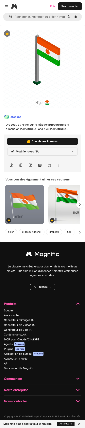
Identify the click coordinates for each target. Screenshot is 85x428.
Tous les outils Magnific (19, 368)
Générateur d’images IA (19, 320)
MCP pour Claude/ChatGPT (21, 339)
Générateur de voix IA (17, 330)
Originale (26, 34)
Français (42, 287)
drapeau (54, 232)
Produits (10, 304)
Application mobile (15, 358)
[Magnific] (42, 255)
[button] (42, 287)
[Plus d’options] (59, 165)
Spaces (8, 310)
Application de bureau (23, 354)
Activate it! (66, 423)
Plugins (14, 349)
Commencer (13, 379)
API (6, 363)
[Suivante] (79, 204)
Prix (52, 6)
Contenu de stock (15, 334)
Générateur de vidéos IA (19, 325)
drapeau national (31, 232)
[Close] (79, 423)
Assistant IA (11, 315)
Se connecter (70, 6)
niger (11, 232)
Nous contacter (15, 401)
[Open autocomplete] (8, 16)
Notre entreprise (16, 390)
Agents (14, 344)
